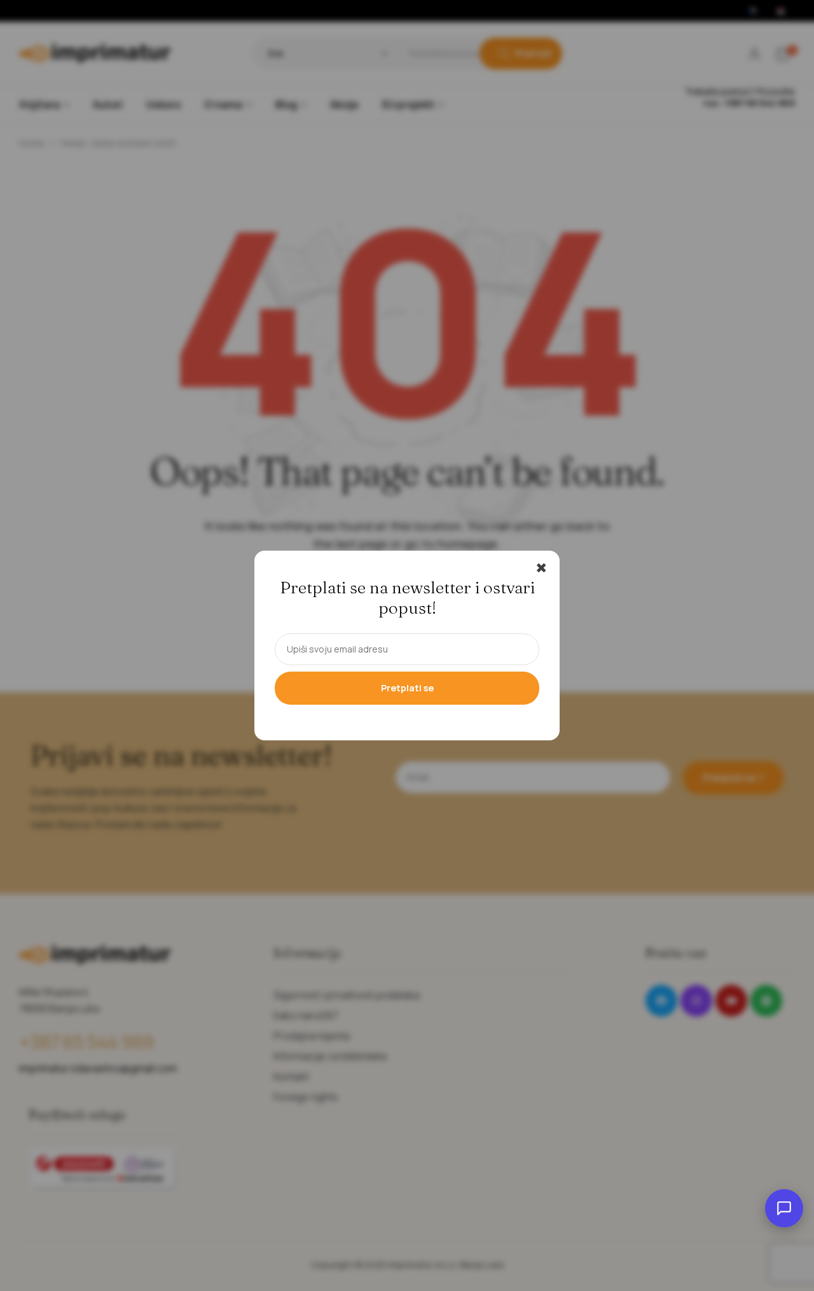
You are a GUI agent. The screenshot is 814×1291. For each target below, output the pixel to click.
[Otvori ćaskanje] (784, 1208)
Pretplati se (407, 688)
